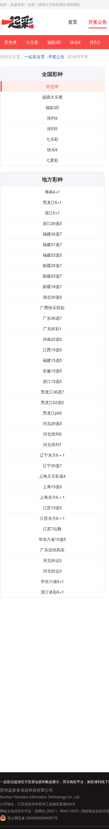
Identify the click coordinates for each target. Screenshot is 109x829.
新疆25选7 (52, 276)
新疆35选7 (52, 265)
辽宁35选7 (52, 465)
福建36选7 (52, 234)
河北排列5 (52, 434)
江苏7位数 (52, 529)
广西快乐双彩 (52, 307)
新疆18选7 (52, 286)
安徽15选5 (52, 371)
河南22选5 (52, 339)
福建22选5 (52, 255)
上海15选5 (52, 486)
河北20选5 (52, 423)
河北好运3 (52, 571)
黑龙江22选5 (52, 402)
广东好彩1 (52, 328)
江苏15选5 (52, 507)
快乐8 (75, 42)
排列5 (52, 128)
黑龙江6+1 (52, 202)
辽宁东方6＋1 (52, 455)
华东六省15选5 (52, 539)
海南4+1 (52, 192)
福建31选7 (52, 244)
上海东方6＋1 (52, 497)
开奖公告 (97, 21)
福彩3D (54, 42)
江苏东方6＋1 (52, 518)
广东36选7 (52, 318)
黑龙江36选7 (52, 392)
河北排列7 (52, 444)
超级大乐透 (52, 97)
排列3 (95, 42)
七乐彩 (52, 139)
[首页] (17, 22)
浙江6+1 (52, 213)
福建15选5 (52, 360)
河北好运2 (52, 560)
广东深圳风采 (52, 550)
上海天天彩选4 (52, 476)
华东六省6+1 (52, 581)
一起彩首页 (34, 56)
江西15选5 (52, 349)
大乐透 (32, 42)
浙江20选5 (52, 223)
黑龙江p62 (52, 413)
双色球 (10, 42)
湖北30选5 (52, 297)
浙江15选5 (52, 381)
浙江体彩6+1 (52, 592)
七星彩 (52, 160)
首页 (72, 21)
